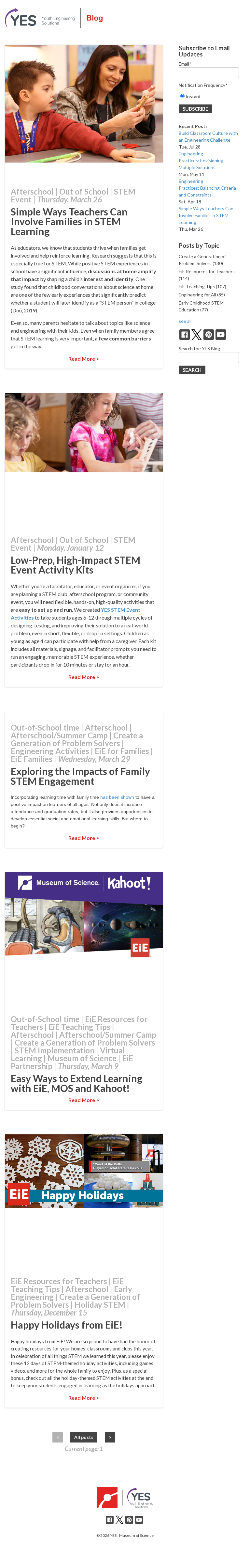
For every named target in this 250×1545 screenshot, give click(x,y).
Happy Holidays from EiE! (67, 1325)
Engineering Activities (50, 751)
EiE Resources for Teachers (59, 1281)
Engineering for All (202, 294)
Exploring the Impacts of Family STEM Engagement (80, 776)
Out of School (83, 191)
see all (185, 321)
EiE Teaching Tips (79, 1027)
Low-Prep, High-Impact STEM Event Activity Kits (75, 564)
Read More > (83, 358)
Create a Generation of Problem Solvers (77, 739)
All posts (83, 1437)
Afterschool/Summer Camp (59, 735)
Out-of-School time (45, 727)
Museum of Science (82, 1058)
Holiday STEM (100, 1304)
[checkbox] (209, 96)
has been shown (117, 797)
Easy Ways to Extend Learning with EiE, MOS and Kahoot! (76, 1083)
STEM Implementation (54, 1050)
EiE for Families (122, 751)
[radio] (209, 96)
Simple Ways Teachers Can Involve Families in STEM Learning (69, 221)
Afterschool (32, 191)
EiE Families (31, 759)
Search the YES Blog (199, 348)
